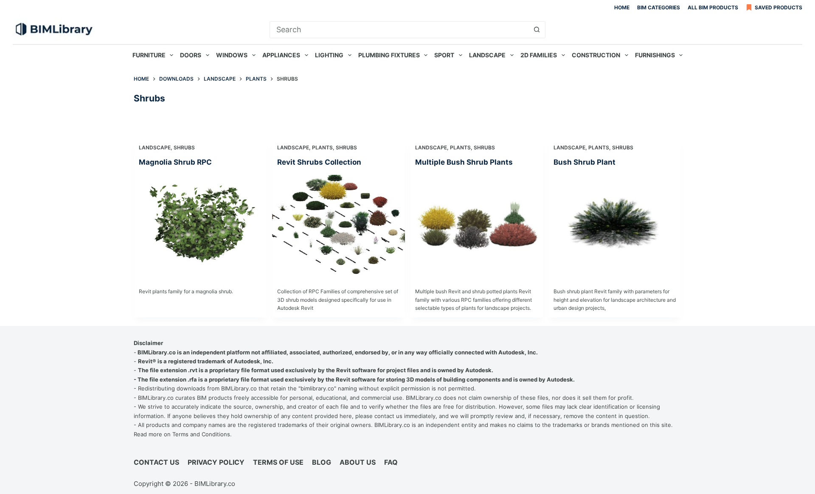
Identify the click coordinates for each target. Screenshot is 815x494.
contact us (388, 416)
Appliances (281, 55)
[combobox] (399, 29)
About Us (358, 462)
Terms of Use (278, 462)
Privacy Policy (216, 462)
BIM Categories (658, 7)
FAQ (391, 462)
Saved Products (778, 7)
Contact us (156, 462)
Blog (321, 462)
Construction (596, 55)
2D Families (538, 55)
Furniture (149, 55)
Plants (322, 147)
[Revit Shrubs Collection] (338, 225)
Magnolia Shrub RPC (175, 162)
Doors (190, 55)
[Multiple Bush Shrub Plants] (476, 225)
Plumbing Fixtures (389, 55)
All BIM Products (713, 7)
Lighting (329, 55)
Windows (231, 55)
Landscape (487, 55)
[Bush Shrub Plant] (615, 225)
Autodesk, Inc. (518, 352)
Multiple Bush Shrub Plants (464, 162)
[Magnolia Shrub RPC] (200, 225)
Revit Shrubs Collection (319, 162)
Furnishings (655, 55)
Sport (444, 55)
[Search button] (537, 30)
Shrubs (184, 147)
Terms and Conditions (201, 434)
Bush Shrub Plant (584, 162)
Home (622, 7)
